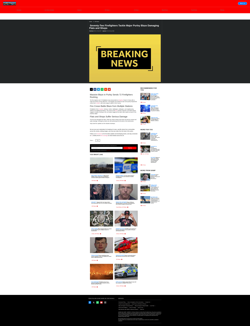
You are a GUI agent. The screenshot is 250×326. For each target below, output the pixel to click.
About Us (142, 309)
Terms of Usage (132, 307)
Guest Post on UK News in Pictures (139, 303)
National (79, 10)
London (98, 103)
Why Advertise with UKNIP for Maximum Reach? (128, 309)
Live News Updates (49, 10)
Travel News (194, 10)
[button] (91, 89)
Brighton (121, 100)
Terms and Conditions (122, 307)
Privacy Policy (109, 150)
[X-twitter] (93, 302)
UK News (107, 10)
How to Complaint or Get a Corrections (135, 302)
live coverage (104, 135)
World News (165, 10)
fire (116, 110)
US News (136, 10)
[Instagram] (105, 302)
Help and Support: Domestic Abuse (125, 305)
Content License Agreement (124, 303)
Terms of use (140, 307)
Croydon (101, 109)
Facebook (99, 133)
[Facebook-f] (90, 302)
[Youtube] (101, 302)
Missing (222, 10)
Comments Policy (122, 302)
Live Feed (152, 305)
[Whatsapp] (97, 302)
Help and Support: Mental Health (141, 305)
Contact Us (147, 302)
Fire (98, 140)
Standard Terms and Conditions (133, 313)
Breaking (19, 10)
